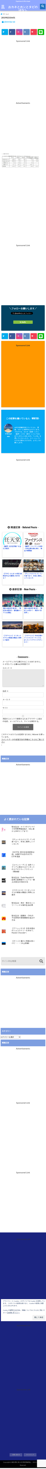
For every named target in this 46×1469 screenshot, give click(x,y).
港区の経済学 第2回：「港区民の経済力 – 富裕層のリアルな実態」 (12, 610)
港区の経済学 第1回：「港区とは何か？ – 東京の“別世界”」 (33, 610)
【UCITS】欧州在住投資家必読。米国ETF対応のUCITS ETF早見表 (23, 854)
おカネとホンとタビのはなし (23, 8)
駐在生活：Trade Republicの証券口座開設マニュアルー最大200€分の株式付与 (23, 880)
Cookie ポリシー (13, 1313)
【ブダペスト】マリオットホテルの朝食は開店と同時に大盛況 (12, 638)
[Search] (41, 961)
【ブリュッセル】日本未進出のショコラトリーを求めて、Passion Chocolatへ (23, 931)
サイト (5, 708)
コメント (7, 668)
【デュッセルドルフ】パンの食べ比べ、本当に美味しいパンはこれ (33, 576)
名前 (5, 691)
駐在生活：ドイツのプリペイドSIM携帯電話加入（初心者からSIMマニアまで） (23, 829)
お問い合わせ (16, 1454)
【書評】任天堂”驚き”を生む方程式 (12, 547)
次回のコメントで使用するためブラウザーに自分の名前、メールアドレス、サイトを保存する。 (22, 720)
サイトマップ (30, 1454)
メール (6, 700)
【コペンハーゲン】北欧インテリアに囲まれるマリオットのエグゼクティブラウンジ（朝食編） (23, 868)
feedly (23, 322)
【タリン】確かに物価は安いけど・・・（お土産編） (23, 942)
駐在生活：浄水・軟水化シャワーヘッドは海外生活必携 (23, 904)
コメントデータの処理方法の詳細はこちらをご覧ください (22, 741)
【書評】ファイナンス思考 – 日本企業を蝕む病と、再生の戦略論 (33, 548)
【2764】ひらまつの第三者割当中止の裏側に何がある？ (12, 576)
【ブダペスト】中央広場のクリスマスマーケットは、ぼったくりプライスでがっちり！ (33, 639)
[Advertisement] (23, 72)
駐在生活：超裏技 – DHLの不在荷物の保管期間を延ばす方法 (23, 918)
